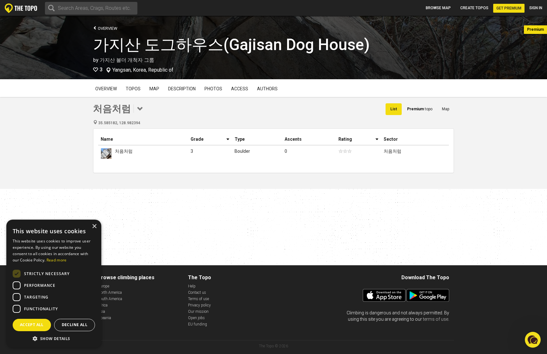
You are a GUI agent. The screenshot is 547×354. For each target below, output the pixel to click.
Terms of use (198, 299)
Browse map (438, 8)
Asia (101, 311)
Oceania (104, 318)
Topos (133, 88)
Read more (57, 260)
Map (154, 88)
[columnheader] (143, 139)
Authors (267, 88)
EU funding (197, 324)
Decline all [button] (74, 324)
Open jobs (196, 318)
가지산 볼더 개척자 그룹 (127, 60)
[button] (54, 338)
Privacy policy (199, 305)
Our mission (198, 311)
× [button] (94, 226)
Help (192, 286)
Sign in (535, 8)
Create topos (474, 8)
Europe (103, 286)
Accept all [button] (32, 324)
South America (110, 299)
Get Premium (508, 8)
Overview (107, 28)
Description (182, 88)
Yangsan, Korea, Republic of (142, 70)
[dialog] (53, 284)
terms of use (435, 319)
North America (110, 292)
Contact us (197, 292)
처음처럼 (124, 151)
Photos (213, 88)
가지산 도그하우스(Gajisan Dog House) (231, 44)
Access (239, 88)
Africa (103, 305)
